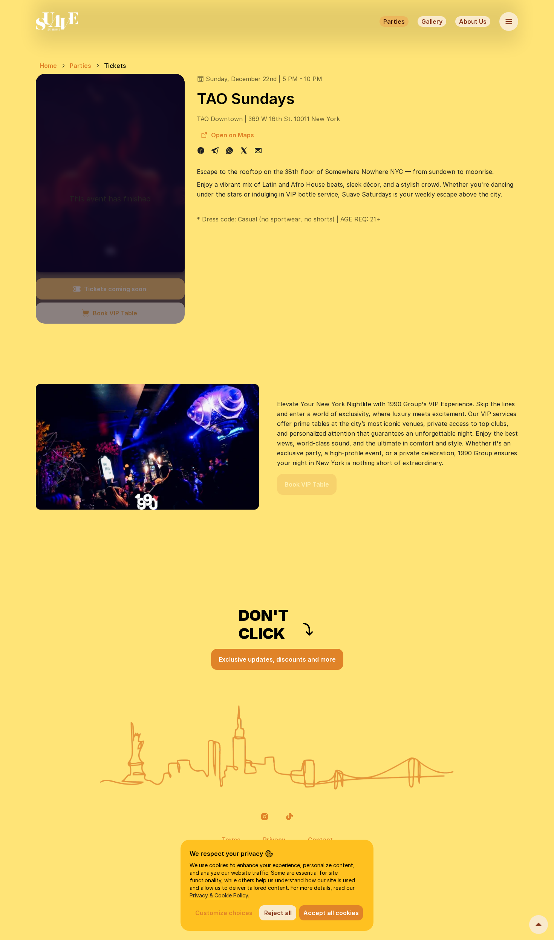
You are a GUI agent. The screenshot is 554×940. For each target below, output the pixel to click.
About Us (473, 21)
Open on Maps (232, 135)
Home (48, 65)
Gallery (431, 21)
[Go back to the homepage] (57, 21)
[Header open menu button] (508, 21)
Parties (394, 21)
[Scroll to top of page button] (538, 924)
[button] (264, 816)
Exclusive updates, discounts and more (277, 659)
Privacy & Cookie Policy (219, 895)
